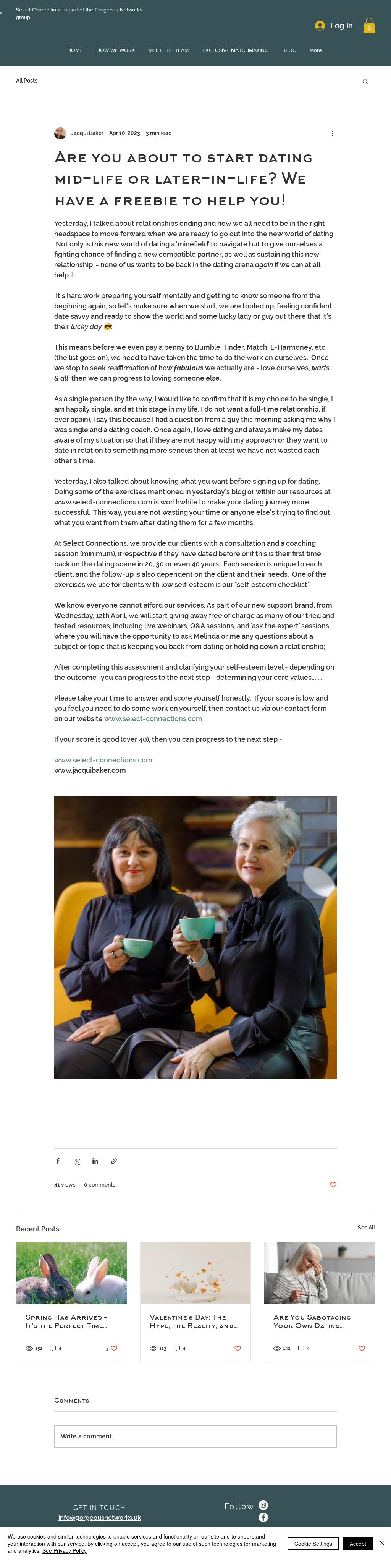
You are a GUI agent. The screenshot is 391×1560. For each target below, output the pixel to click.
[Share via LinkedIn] (95, 1161)
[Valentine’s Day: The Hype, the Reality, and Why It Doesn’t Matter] (196, 1273)
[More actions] (332, 133)
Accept (358, 1543)
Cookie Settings (313, 1543)
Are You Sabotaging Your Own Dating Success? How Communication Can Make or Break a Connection (312, 1321)
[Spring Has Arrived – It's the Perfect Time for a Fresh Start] (71, 1273)
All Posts (26, 81)
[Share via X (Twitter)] (76, 1161)
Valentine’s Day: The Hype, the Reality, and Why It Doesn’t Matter (192, 1321)
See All (366, 1227)
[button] (369, 25)
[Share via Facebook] (57, 1161)
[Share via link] (114, 1161)
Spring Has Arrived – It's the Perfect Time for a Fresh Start (66, 1321)
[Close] (381, 1543)
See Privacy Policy (64, 1550)
